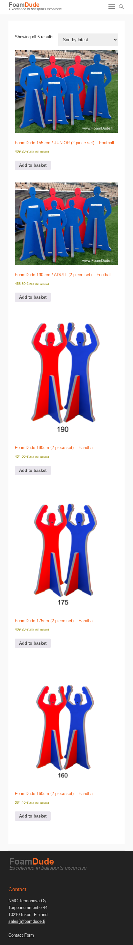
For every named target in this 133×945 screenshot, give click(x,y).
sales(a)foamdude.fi (26, 921)
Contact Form (21, 935)
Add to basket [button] (32, 165)
